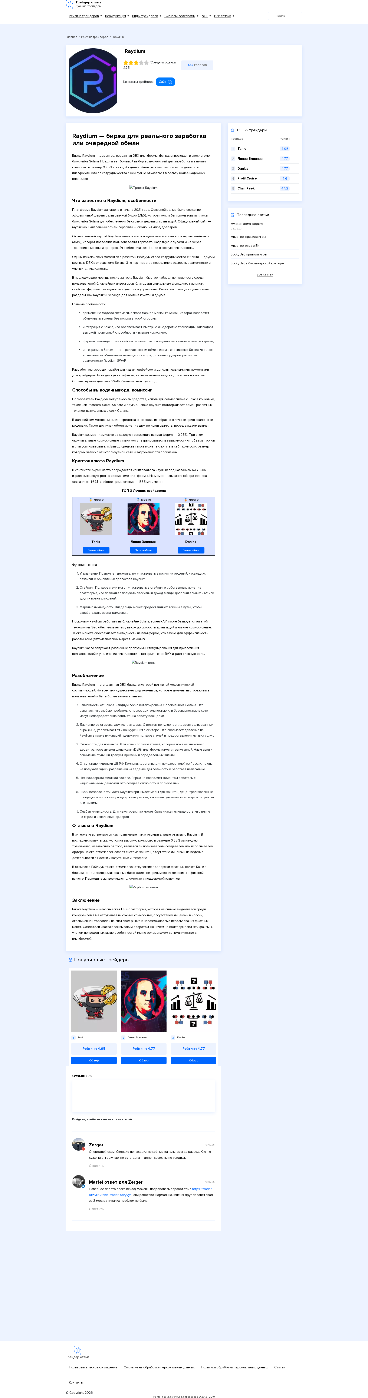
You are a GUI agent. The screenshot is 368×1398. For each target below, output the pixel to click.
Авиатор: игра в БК (245, 246)
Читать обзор (96, 550)
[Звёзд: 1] (125, 62)
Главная (71, 37)
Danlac (242, 168)
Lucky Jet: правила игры (249, 254)
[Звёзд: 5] (146, 62)
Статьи (279, 1367)
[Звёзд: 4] (141, 62)
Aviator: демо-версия (247, 224)
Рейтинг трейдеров (84, 16)
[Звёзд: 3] (136, 62)
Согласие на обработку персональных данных (159, 1367)
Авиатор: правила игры (248, 237)
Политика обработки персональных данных (234, 1367)
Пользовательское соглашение (93, 1367)
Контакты (76, 1382)
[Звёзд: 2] (131, 62)
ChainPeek (246, 188)
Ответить (96, 1166)
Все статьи (265, 275)
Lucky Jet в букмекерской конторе (257, 263)
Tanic (241, 148)
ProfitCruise (247, 178)
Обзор (94, 1060)
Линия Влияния (250, 158)
